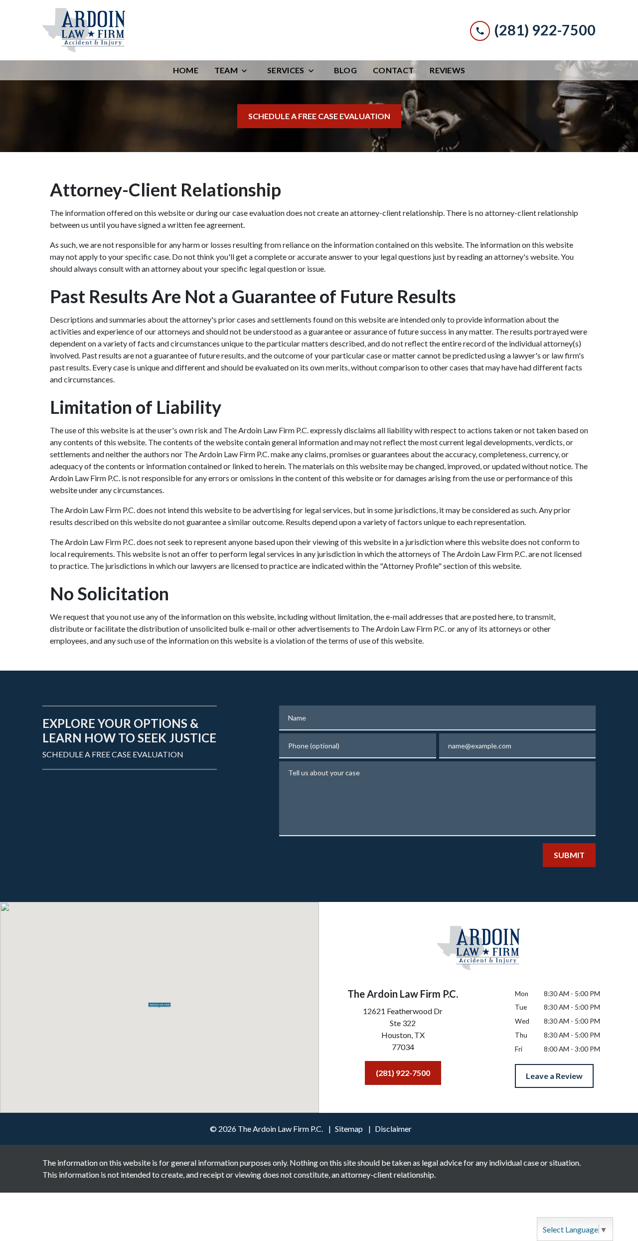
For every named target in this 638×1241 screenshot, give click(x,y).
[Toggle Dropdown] (247, 70)
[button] (160, 1004)
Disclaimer (393, 1128)
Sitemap (349, 1128)
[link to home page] (83, 30)
